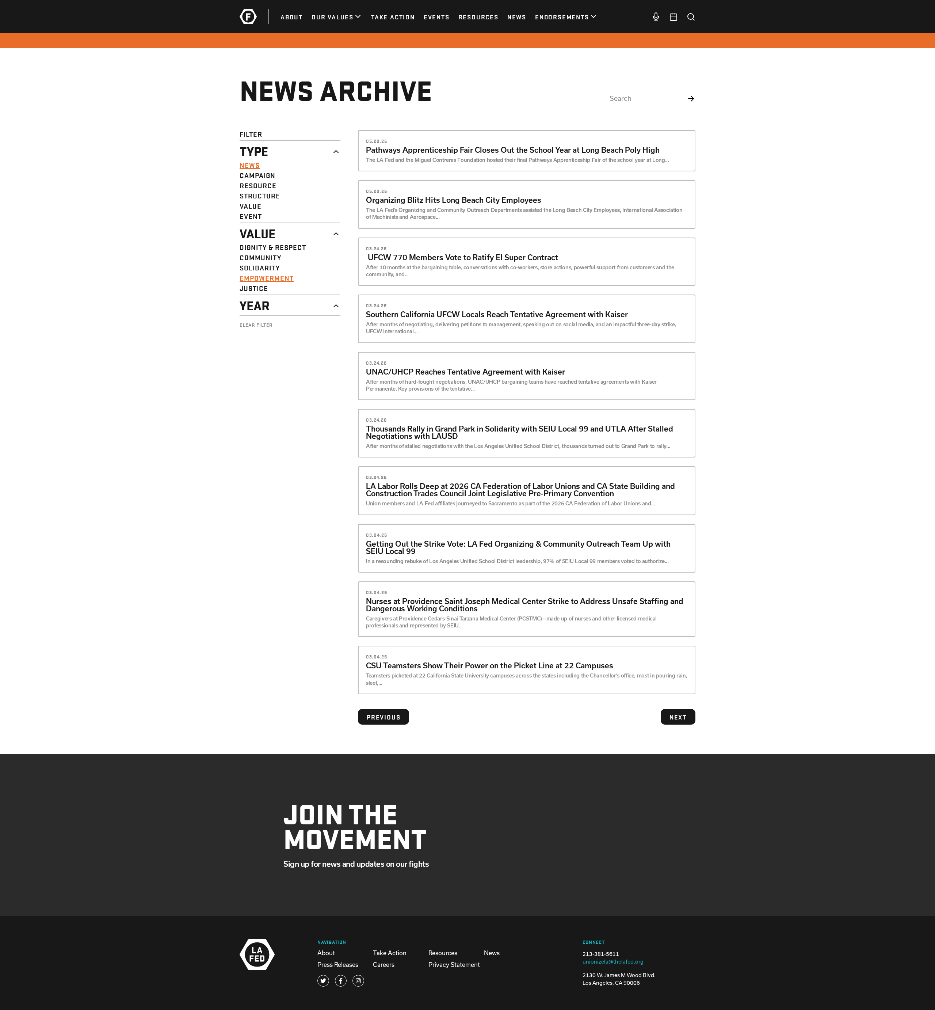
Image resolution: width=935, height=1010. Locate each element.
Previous (383, 716)
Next (678, 716)
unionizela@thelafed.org (613, 961)
